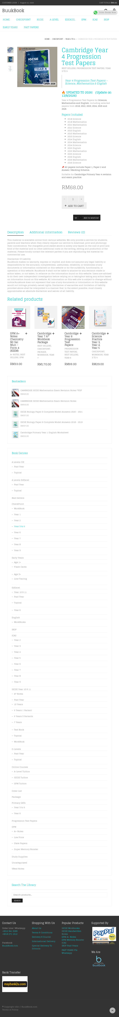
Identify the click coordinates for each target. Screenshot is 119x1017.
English (16, 617)
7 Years (18, 722)
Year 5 (17, 658)
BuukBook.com (10, 945)
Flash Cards (20, 567)
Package (41, 352)
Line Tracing (20, 579)
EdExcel (16, 587)
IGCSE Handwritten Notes (71, 932)
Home (47, 39)
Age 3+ (17, 574)
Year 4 (17, 652)
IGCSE (40, 19)
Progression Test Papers (90, 68)
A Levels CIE (18, 462)
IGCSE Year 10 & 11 (21, 689)
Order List (17, 791)
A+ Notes (14, 354)
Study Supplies (20, 856)
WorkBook (42, 355)
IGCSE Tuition (21, 777)
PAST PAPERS (31, 27)
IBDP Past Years (70, 945)
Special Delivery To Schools (42, 947)
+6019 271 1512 (9, 934)
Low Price (19, 837)
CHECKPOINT (23, 19)
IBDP (106, 19)
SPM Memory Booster (73, 940)
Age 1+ (17, 562)
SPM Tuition (20, 783)
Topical (18, 472)
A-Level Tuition (22, 771)
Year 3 (17, 646)
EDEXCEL (70, 19)
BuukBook (13, 10)
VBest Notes (18, 868)
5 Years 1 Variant (23, 710)
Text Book (19, 729)
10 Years (18, 704)
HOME (6, 19)
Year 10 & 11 (20, 592)
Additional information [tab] (45, 232)
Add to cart (76, 206)
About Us (36, 928)
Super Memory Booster (26, 849)
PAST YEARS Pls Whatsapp (69, 951)
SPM (83, 19)
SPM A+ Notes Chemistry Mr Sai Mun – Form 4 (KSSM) (16, 342)
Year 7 (17, 538)
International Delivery (43, 941)
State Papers (20, 843)
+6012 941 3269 (9, 931)
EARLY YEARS (10, 27)
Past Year (19, 466)
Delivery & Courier (41, 937)
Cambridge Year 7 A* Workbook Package (44, 337)
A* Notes (18, 694)
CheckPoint (57, 39)
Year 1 (17, 514)
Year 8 (17, 544)
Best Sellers (69, 68)
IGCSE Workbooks (71, 928)
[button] (27, 333)
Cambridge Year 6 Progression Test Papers (72, 339)
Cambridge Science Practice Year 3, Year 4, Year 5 (99, 340)
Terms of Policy (10, 1009)
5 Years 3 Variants (23, 716)
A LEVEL (54, 19)
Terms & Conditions (42, 932)
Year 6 (68, 357)
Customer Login (9, 2)
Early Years (18, 558)
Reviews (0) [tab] (76, 232)
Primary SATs (19, 803)
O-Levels (16, 749)
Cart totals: (108, 2)
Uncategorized (19, 862)
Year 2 (17, 520)
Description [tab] (15, 232)
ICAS (95, 19)
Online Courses (20, 767)
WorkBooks (20, 622)
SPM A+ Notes (69, 937)
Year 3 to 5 (70, 39)
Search (17, 900)
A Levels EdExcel (20, 480)
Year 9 (17, 550)
